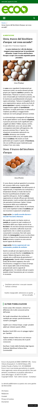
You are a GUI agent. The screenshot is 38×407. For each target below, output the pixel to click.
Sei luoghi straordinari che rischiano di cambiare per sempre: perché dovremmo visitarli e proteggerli (16, 318)
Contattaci (32, 377)
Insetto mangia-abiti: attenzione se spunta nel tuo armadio (19, 294)
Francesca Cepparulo (19, 46)
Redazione (5, 394)
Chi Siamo (5, 391)
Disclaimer (5, 402)
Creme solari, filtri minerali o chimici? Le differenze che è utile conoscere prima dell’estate (16, 310)
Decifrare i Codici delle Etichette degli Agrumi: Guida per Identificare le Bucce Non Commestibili (18, 348)
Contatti (4, 396)
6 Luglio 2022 (7, 46)
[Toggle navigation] (4, 18)
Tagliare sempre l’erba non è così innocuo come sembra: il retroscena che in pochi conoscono (17, 340)
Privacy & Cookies (8, 399)
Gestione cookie (33, 405)
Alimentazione (8, 35)
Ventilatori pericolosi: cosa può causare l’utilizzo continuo (18, 286)
